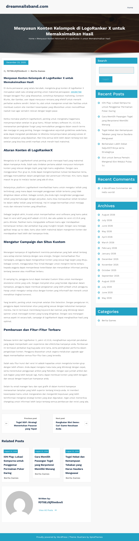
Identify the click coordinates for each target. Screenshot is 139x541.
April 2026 (107, 237)
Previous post (30, 418)
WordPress (62, 537)
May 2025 (107, 298)
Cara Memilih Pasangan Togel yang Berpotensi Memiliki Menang (117, 120)
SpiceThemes (96, 537)
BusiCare (82, 537)
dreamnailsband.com (27, 6)
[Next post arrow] (86, 423)
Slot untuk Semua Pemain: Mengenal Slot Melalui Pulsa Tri (117, 161)
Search (102, 60)
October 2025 (109, 270)
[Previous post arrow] (6, 423)
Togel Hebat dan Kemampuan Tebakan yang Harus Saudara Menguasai (75, 464)
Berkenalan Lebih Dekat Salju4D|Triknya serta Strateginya (114, 148)
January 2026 (109, 253)
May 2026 (107, 231)
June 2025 (107, 292)
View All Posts (46, 510)
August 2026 (108, 214)
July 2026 (107, 220)
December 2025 (110, 259)
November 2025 (110, 264)
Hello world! (108, 192)
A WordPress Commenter (115, 188)
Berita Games (38, 71)
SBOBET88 (76, 92)
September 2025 (110, 275)
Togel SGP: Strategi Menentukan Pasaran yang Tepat (25, 425)
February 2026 (109, 248)
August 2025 (108, 281)
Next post (60, 418)
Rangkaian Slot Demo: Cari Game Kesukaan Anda (67, 425)
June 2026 (107, 226)
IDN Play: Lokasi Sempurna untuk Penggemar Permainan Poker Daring (14, 464)
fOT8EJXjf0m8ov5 (17, 71)
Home (130, 7)
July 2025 (107, 287)
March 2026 (108, 242)
